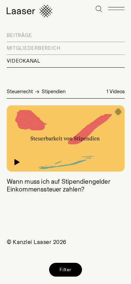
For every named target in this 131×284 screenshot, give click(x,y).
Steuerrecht (20, 91)
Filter (65, 270)
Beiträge (19, 35)
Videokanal (23, 61)
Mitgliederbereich (34, 48)
